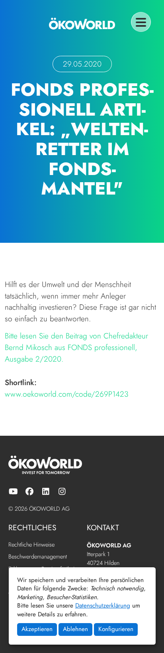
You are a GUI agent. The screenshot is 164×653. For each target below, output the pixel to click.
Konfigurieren (115, 629)
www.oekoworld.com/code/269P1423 (67, 393)
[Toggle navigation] (141, 22)
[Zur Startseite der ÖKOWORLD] (82, 23)
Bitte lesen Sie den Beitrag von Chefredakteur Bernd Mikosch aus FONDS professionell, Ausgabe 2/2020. (76, 347)
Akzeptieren (37, 629)
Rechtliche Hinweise (31, 545)
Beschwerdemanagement (37, 557)
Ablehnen (75, 629)
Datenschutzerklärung (102, 605)
